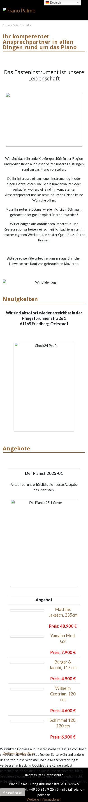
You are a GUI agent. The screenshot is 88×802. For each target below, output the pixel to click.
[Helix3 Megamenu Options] (83, 10)
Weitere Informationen (44, 799)
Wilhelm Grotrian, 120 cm (63, 694)
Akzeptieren (12, 792)
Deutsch (55, 2)
